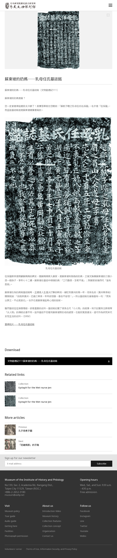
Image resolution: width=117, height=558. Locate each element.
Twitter (83, 526)
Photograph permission (16, 535)
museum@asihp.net (14, 494)
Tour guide (10, 516)
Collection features (51, 521)
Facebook (85, 511)
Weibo (83, 535)
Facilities (9, 531)
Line (82, 521)
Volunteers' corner (13, 549)
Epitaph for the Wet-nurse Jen (34, 387)
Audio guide (10, 521)
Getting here (11, 526)
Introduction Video (51, 511)
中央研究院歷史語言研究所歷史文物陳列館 (20, 5)
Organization (48, 531)
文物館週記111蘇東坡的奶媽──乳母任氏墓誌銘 (32, 361)
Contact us (47, 535)
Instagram (85, 516)
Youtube (84, 531)
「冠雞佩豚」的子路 (28, 444)
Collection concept (51, 526)
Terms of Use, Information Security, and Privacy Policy (51, 549)
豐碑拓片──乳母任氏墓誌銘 (19, 324)
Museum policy (12, 511)
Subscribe (101, 463)
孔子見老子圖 (25, 430)
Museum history (50, 516)
